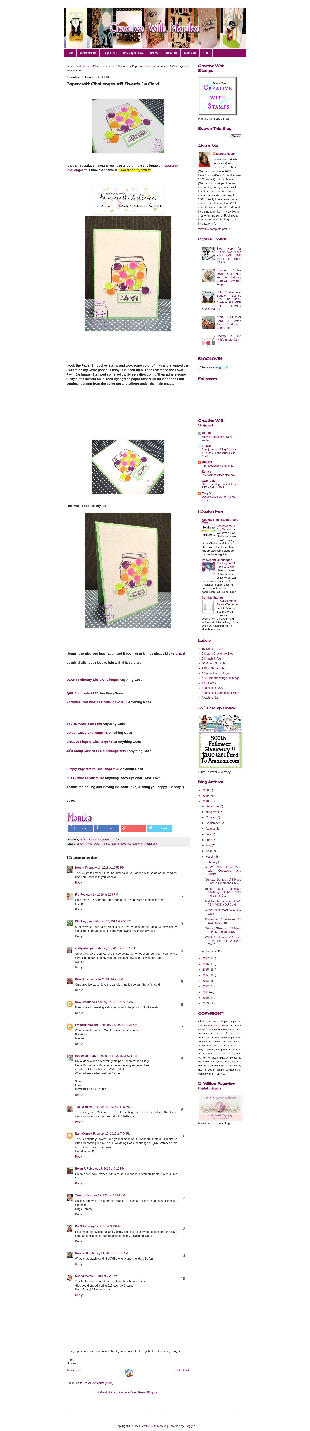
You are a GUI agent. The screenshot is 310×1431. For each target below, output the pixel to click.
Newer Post (74, 1370)
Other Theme (100, 66)
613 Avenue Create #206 (84, 778)
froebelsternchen (86, 1055)
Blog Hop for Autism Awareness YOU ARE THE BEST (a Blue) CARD (229, 255)
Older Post (182, 1370)
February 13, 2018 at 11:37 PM (115, 948)
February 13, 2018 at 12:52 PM (104, 867)
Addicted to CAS (212, 687)
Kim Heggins (84, 921)
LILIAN (206, 446)
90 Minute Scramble (214, 663)
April (209, 851)
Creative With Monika (209, 1025)
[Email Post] (117, 839)
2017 (206, 958)
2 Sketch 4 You (211, 658)
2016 (206, 964)
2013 (206, 980)
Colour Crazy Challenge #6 (86, 733)
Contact (155, 53)
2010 (206, 997)
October (211, 817)
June (209, 839)
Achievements (88, 53)
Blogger (190, 1426)
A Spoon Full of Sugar (216, 673)
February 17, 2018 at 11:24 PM (105, 1195)
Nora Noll (81, 1253)
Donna (79, 867)
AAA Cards (209, 683)
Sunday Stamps (213, 597)
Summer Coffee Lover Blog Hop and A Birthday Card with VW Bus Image (229, 277)
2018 (206, 801)
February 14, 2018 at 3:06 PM (118, 1055)
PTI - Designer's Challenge (217, 465)
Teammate (190, 53)
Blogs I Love (110, 53)
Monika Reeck (225, 153)
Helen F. (80, 1168)
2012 (206, 986)
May (209, 845)
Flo (77, 894)
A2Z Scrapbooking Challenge (220, 678)
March (210, 856)
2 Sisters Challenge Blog (217, 653)
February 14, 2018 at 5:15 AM (114, 1002)
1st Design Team (212, 648)
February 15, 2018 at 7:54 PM (112, 1133)
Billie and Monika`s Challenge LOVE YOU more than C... (223, 892)
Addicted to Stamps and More (220, 692)
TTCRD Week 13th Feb (83, 724)
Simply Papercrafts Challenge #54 (92, 769)
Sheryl (79, 1276)
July (209, 834)
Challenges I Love (133, 53)
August (210, 828)
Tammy (80, 1195)
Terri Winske (83, 1106)
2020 (206, 790)
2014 (206, 975)
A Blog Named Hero (214, 668)
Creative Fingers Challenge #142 (91, 742)
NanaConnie (83, 1133)
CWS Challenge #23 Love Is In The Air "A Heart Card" (223, 941)
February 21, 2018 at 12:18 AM (108, 1253)
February (212, 862)
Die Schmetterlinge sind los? (218, 474)
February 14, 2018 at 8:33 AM (118, 1024)
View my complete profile (214, 229)
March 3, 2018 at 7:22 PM (101, 1276)
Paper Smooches (120, 66)
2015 (206, 969)
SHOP (206, 53)
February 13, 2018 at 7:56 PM (112, 921)
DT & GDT (171, 53)
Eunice (206, 471)
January (211, 951)
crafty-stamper (85, 948)
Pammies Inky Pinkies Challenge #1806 (96, 702)
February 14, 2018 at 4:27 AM (104, 979)
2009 (206, 1003)
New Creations (85, 1002)
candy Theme (83, 66)
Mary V (206, 493)
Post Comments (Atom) (98, 1383)
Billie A (79, 979)
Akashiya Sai (210, 697)
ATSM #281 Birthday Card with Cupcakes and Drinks (223, 871)
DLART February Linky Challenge (92, 680)
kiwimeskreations (87, 1024)
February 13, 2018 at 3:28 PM (99, 894)
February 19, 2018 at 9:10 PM (102, 1226)
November (213, 811)
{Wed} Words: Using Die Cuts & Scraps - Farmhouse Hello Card (219, 453)
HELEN (207, 462)
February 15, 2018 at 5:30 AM (111, 1106)
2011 (205, 992)
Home (70, 53)
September (213, 823)
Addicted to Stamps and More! (220, 521)
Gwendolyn (209, 480)
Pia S (78, 1226)
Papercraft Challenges (145, 66)
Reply (79, 882)
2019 (206, 795)
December (213, 806)
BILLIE (206, 433)
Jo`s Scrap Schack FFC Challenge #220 (96, 751)
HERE (177, 653)
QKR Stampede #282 (82, 693)
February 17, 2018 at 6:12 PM (105, 1168)
